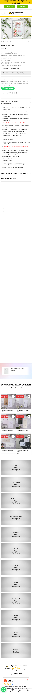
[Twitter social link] (8, 93)
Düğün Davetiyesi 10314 (7, 410)
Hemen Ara (23, 6)
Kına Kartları (10, 41)
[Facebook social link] (6, 93)
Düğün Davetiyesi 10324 (23, 410)
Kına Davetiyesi (12, 83)
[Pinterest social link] (12, 93)
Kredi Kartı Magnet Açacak (17, 368)
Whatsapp (10, 6)
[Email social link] (10, 93)
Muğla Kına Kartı (11, 85)
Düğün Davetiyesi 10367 (7, 450)
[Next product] (30, 42)
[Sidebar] (2, 210)
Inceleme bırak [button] (17, 673)
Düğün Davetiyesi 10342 (7, 430)
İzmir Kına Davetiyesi (11, 81)
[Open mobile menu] (2, 12)
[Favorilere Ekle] (13, 396)
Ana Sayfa (3, 41)
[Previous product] (26, 42)
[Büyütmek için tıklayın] (4, 36)
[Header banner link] (13, 2)
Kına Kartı (19, 83)
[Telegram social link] (16, 93)
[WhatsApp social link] (14, 93)
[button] (3, 689)
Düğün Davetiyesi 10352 (22, 430)
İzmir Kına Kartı (21, 81)
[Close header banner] (30, 2)
